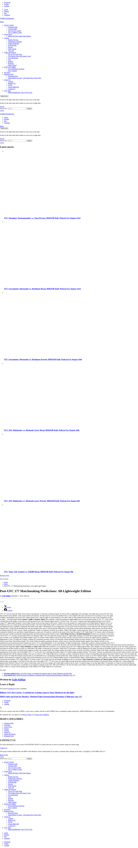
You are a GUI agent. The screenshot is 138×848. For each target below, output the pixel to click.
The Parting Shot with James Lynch (19, 56)
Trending (7, 15)
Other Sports (12, 49)
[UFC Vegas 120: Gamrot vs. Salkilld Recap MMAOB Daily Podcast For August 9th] (71, 536)
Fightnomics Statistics (15, 42)
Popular (6, 11)
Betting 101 (12, 83)
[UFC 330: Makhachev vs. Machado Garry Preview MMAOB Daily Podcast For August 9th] (71, 465)
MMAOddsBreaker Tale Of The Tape (20, 92)
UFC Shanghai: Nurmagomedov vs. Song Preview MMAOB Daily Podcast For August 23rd (42, 218)
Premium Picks (9, 74)
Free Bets (7, 72)
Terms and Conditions (42, 715)
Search (29, 108)
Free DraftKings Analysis (16, 69)
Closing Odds (12, 29)
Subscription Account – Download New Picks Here (24, 78)
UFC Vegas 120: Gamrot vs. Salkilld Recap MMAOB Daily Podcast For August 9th (38, 572)
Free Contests (12, 71)
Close (2, 757)
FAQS (10, 85)
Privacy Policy (27, 715)
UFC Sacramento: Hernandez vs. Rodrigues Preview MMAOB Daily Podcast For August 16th (43, 359)
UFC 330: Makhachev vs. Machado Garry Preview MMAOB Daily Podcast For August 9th (42, 501)
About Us (7, 80)
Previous (3, 575)
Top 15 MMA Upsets (15, 32)
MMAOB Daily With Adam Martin (19, 36)
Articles (6, 38)
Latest (6, 9)
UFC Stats (7, 91)
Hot (5, 13)
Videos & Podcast (9, 734)
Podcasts (11, 63)
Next (7, 575)
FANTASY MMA (10, 67)
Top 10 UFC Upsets (14, 31)
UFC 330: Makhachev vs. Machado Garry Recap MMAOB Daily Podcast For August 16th (41, 430)
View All (11, 51)
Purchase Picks (13, 76)
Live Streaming (13, 58)
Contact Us (11, 89)
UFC (9, 60)
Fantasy (6, 729)
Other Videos (12, 65)
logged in (11, 688)
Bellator (10, 62)
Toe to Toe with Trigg (15, 54)
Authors (10, 81)
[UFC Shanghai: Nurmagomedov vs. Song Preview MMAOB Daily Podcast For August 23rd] (71, 182)
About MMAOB (13, 87)
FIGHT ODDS (9, 25)
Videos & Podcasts (10, 52)
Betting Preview (13, 40)
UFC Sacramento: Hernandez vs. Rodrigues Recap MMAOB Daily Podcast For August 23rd (42, 289)
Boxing (10, 47)
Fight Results (12, 45)
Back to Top (4, 755)
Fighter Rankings (13, 43)
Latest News (8, 34)
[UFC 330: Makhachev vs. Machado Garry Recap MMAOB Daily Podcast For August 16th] (71, 395)
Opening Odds (12, 27)
